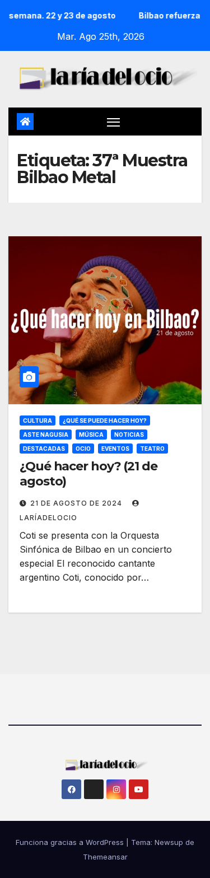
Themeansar (105, 856)
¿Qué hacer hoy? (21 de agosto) (88, 473)
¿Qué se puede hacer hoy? (105, 420)
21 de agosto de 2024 (77, 503)
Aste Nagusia (45, 434)
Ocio (83, 448)
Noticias (129, 434)
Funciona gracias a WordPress (71, 842)
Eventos (115, 448)
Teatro (152, 448)
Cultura (37, 420)
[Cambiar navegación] (113, 121)
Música (91, 434)
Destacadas (44, 448)
